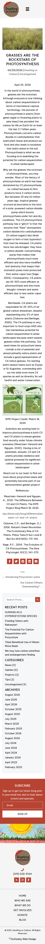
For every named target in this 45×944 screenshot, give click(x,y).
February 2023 (13, 767)
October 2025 (13, 709)
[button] (22, 814)
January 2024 (13, 757)
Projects (9, 674)
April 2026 (11, 704)
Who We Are (22, 900)
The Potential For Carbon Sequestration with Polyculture (19, 633)
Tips (7, 679)
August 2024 (12, 738)
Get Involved (22, 910)
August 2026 (12, 694)
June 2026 (11, 699)
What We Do (22, 905)
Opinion (9, 669)
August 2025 (12, 714)
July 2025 (10, 718)
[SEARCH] (37, 599)
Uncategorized (27, 74)
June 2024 (11, 747)
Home (22, 896)
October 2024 (13, 733)
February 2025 (13, 728)
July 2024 (10, 743)
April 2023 (11, 762)
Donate (22, 915)
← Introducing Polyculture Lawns (21, 576)
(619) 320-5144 (22, 873)
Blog (22, 920)
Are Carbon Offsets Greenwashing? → (31, 584)
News (8, 665)
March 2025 (12, 723)
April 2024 (11, 752)
